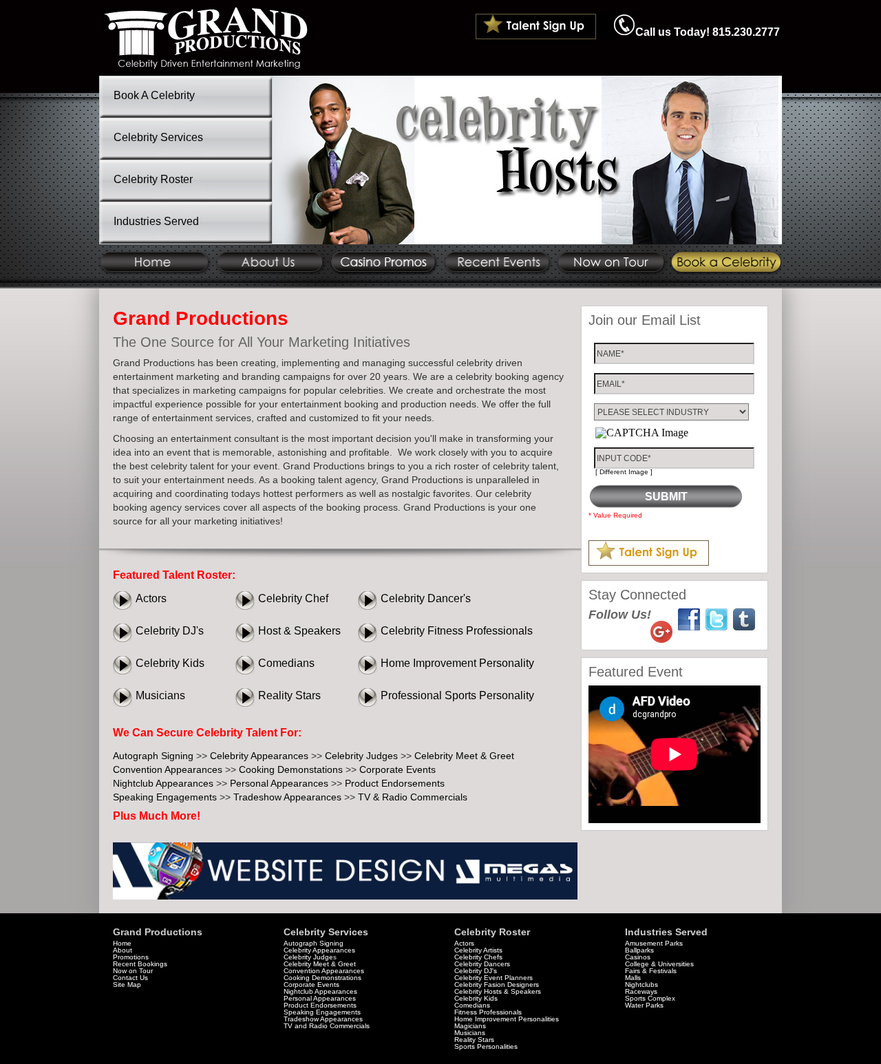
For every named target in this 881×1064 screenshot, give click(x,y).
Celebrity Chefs (478, 957)
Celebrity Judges (361, 755)
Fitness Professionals (488, 1012)
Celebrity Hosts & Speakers (497, 991)
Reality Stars (289, 695)
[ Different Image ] (623, 472)
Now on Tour (133, 971)
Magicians (470, 1026)
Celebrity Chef (293, 598)
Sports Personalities (486, 1046)
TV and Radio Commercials (327, 1026)
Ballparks (639, 950)
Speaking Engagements (165, 796)
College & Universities (659, 964)
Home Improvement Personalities (506, 1019)
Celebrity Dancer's (426, 598)
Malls (633, 977)
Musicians (160, 695)
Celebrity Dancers (482, 964)
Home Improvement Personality (457, 663)
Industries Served (156, 221)
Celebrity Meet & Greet (464, 755)
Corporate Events (397, 769)
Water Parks (644, 1005)
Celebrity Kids (170, 663)
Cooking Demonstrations (322, 977)
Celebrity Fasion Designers (496, 984)
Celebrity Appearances (259, 755)
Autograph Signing (153, 755)
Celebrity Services (158, 137)
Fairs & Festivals (651, 971)
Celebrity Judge (308, 957)
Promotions (131, 957)
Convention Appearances (167, 769)
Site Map (127, 984)
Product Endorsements (395, 783)
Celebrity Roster (153, 179)
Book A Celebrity (154, 95)
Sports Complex (650, 998)
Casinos (637, 957)
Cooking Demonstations (291, 769)
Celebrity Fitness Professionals (457, 631)
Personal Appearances (279, 783)
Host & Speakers (299, 631)
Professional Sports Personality (457, 695)
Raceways (641, 991)
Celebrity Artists (478, 950)
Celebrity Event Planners (493, 977)
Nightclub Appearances (163, 783)
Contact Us (130, 977)
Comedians (286, 663)
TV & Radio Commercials (412, 796)
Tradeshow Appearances (287, 796)
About (122, 950)
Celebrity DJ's (170, 631)
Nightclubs (641, 984)
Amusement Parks (654, 943)
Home (122, 943)
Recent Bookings (140, 964)
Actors (151, 598)
